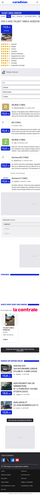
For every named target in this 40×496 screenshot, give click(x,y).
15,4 (5, 130)
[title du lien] (5, 110)
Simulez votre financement (18, 173)
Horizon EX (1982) (20, 157)
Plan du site (23, 478)
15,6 (5, 181)
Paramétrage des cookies (27, 485)
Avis (8, 16)
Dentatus (18, 374)
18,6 (6, 393)
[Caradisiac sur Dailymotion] (13, 460)
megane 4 (18, 394)
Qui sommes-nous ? (25, 474)
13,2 (5, 165)
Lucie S (18, 408)
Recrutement (4, 478)
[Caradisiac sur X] (8, 460)
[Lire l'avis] (6, 373)
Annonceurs (24, 471)
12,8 (6, 412)
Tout (30, 16)
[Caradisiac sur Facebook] (3, 460)
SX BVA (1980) (18, 105)
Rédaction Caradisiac (6, 474)
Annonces (19, 16)
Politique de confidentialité (27, 482)
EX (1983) (16, 122)
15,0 (5, 113)
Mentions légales (5, 482)
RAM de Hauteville (19, 108)
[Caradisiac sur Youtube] (17, 460)
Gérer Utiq (3, 489)
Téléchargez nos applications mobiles (15, 466)
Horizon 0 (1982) (19, 178)
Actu (13, 16)
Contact (3, 471)
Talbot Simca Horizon (11, 13)
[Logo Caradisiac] (20, 3)
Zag (15, 143)
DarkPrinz (16, 181)
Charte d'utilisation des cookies (8, 485)
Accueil (3, 16)
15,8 (6, 375)
